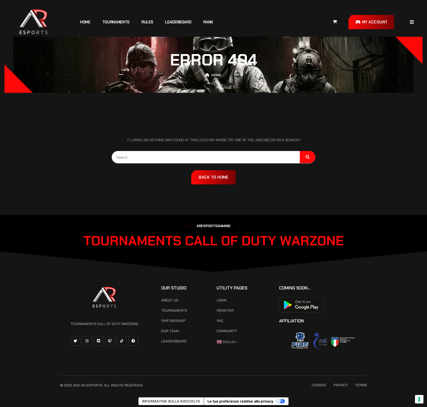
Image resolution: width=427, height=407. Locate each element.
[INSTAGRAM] (87, 341)
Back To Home (213, 177)
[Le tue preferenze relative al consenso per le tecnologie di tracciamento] (419, 399)
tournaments (115, 22)
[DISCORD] (98, 341)
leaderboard (178, 22)
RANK (208, 22)
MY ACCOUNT (374, 22)
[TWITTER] (75, 341)
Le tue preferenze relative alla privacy (240, 401)
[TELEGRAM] (133, 341)
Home (85, 22)
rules (147, 22)
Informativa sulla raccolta (171, 401)
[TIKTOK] (122, 341)
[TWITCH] (110, 341)
